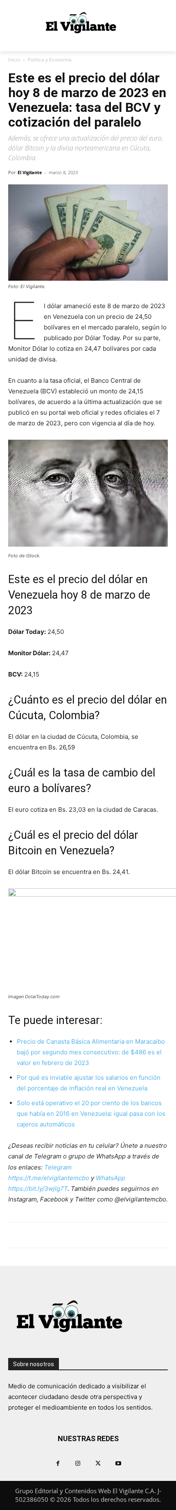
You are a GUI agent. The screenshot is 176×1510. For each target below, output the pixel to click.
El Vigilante (30, 172)
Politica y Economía (50, 59)
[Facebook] (58, 1463)
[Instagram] (78, 1463)
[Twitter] (98, 1463)
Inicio (14, 59)
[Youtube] (118, 1463)
